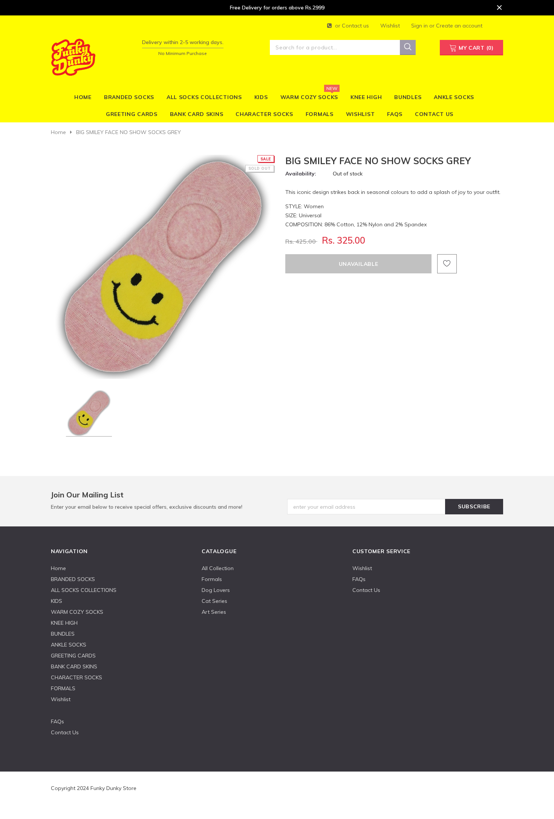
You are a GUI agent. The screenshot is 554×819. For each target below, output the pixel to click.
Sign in (420, 25)
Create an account (459, 25)
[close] (499, 7)
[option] (163, 267)
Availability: (300, 173)
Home (58, 132)
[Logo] (73, 56)
